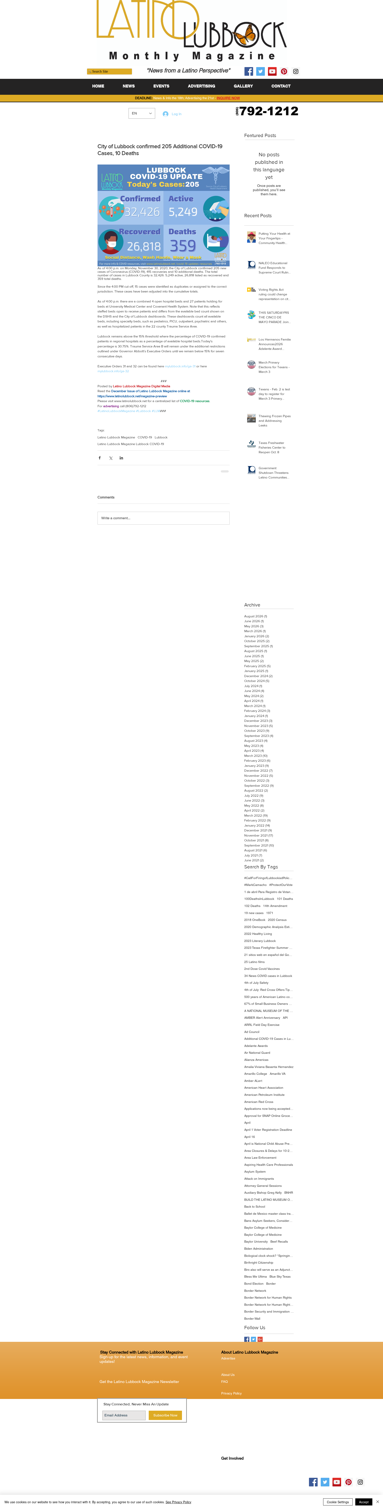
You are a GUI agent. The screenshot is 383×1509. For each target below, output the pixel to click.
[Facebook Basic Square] (246, 1342)
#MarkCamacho (255, 888)
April (247, 1126)
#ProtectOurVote (281, 888)
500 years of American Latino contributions (269, 1000)
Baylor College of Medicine (263, 1231)
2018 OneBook (254, 923)
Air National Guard (257, 1056)
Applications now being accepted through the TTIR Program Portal (269, 1112)
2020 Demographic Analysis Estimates (269, 930)
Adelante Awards (256, 1049)
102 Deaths (252, 909)
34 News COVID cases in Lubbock (268, 979)
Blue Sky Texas (280, 1280)
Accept (364, 1502)
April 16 (249, 1140)
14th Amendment (275, 909)
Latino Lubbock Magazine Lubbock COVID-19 (131, 444)
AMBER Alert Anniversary (262, 1021)
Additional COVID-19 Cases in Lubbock (269, 1042)
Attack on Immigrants (259, 1182)
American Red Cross (258, 1105)
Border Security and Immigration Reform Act (269, 1315)
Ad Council (251, 1035)
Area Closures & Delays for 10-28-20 (269, 1154)
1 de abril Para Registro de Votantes (269, 895)
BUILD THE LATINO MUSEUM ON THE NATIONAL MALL (269, 1203)
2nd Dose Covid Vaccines (262, 972)
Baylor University (256, 1245)
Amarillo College (255, 1077)
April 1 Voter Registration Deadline (268, 1133)
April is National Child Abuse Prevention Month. (269, 1147)
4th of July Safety (256, 986)
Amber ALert (253, 1084)
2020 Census (277, 923)
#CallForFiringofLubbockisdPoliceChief (269, 881)
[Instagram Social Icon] (295, 71)
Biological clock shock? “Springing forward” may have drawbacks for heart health (269, 1259)
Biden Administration (258, 1252)
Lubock (236, 1480)
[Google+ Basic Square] (260, 1342)
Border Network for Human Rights (268, 1301)
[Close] (377, 1501)
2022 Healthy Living (258, 937)
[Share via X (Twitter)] (110, 458)
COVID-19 (145, 437)
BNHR (288, 1196)
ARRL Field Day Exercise (261, 1028)
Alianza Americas (256, 1063)
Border (271, 1287)
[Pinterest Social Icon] (284, 71)
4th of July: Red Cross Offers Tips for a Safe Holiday (269, 993)
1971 (269, 916)
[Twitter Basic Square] (253, 1342)
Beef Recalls (279, 1245)
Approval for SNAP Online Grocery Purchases (269, 1119)
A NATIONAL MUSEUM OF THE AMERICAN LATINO (269, 1014)
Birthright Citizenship (258, 1266)
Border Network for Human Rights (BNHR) (269, 1308)
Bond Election (254, 1287)
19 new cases (254, 916)
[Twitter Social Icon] (260, 71)
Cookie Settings (338, 1502)
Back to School (254, 1210)
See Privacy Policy (178, 1502)
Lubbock (161, 437)
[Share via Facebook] (100, 458)
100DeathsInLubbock (259, 902)
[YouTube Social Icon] (272, 71)
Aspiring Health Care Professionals (268, 1168)
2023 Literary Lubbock (260, 944)
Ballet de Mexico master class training (269, 1217)
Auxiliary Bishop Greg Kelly (263, 1196)
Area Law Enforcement (260, 1161)
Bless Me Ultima (255, 1280)
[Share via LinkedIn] (121, 458)
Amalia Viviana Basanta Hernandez (268, 1070)
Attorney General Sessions (263, 1189)
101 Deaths (285, 902)
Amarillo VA (277, 1077)
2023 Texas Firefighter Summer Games (269, 951)
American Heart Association (263, 1091)
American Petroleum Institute (264, 1098)
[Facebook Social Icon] (248, 71)
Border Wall (252, 1322)
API (285, 1021)
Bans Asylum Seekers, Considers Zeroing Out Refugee (269, 1224)
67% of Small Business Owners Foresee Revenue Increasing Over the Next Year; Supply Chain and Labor (269, 1007)
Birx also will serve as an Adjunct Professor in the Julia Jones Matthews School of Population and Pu (269, 1273)
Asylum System (255, 1175)
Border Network (255, 1294)
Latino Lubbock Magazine (116, 437)
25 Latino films (254, 965)
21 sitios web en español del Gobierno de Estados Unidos (269, 958)
